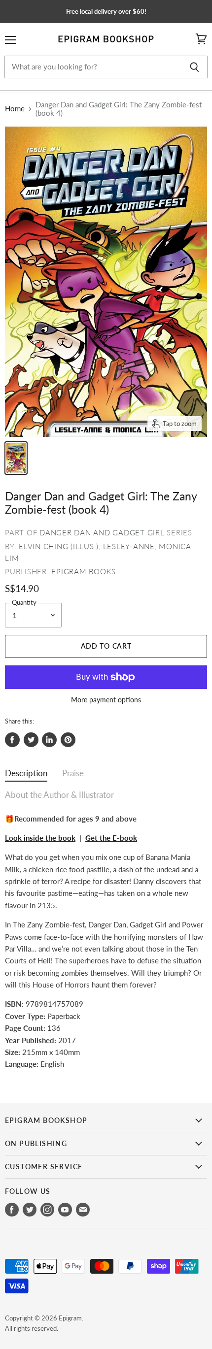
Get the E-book (111, 837)
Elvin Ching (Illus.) (59, 546)
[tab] (26, 775)
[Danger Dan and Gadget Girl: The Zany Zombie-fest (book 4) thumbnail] (16, 458)
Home (15, 108)
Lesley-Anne (129, 546)
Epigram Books (83, 571)
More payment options (106, 700)
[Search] (194, 67)
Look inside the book (40, 837)
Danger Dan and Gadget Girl (102, 532)
